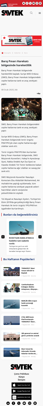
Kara (25, 53)
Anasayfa (7, 53)
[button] (3, 236)
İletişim (21, 379)
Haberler (17, 53)
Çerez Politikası (21, 373)
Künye (22, 376)
